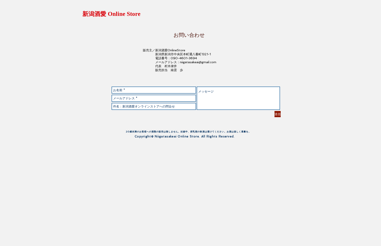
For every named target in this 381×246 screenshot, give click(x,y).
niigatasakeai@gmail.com (198, 62)
